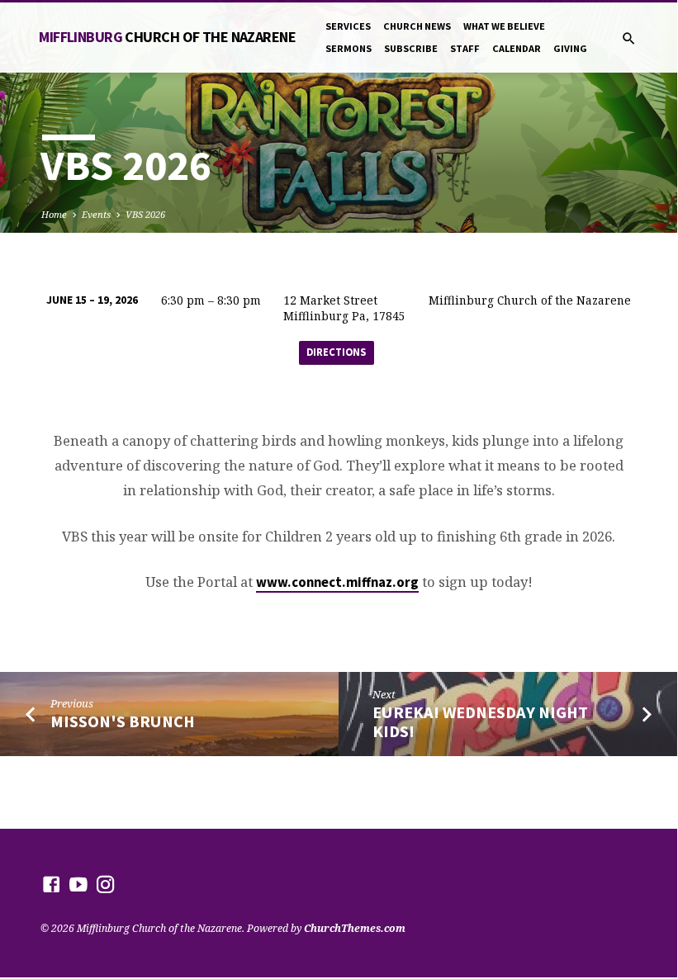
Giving (570, 48)
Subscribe (411, 48)
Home (54, 214)
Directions (336, 352)
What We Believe (504, 26)
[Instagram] (105, 884)
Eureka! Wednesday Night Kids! (480, 722)
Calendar (516, 48)
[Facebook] (51, 884)
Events (96, 214)
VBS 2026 (145, 214)
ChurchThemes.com (354, 928)
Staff (465, 48)
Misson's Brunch (122, 721)
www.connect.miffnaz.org (337, 582)
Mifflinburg (167, 36)
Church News (417, 26)
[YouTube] (78, 884)
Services (348, 26)
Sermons (348, 48)
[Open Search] (629, 38)
